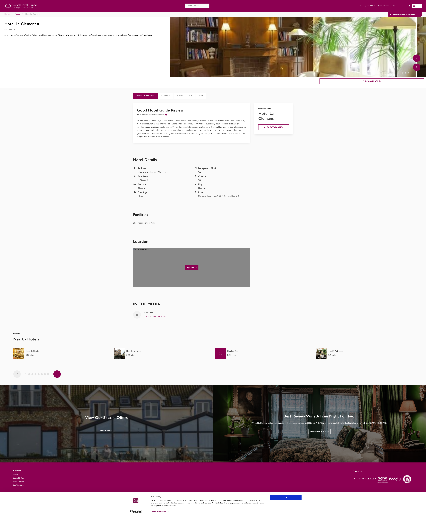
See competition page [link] (319, 432)
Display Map (191, 268)
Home (7, 14)
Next (416, 67)
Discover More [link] (106, 430)
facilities (180, 95)
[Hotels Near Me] (409, 6)
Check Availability (372, 81)
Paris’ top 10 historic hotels (155, 317)
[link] (186, 6)
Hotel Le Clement (32, 14)
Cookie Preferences (158, 512)
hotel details (165, 95)
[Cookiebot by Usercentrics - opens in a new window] (136, 511)
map (190, 95)
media (201, 95)
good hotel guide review (145, 95)
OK (286, 497)
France (17, 14)
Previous (416, 58)
